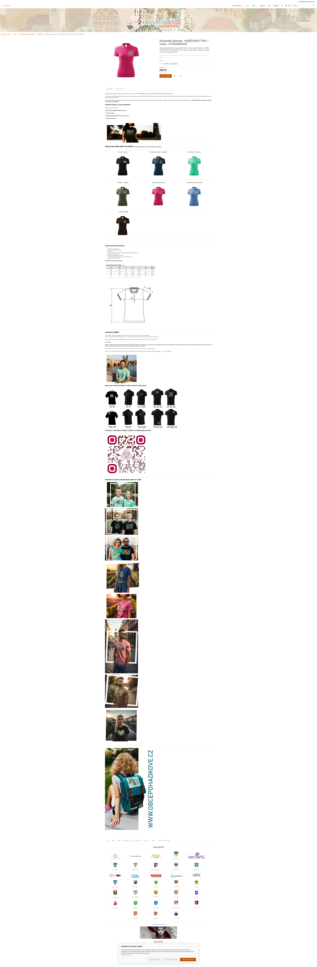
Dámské (40, 34)
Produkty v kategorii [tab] (120, 89)
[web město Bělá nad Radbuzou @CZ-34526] (156, 865)
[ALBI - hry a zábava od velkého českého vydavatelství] (135, 876)
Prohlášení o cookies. (126, 955)
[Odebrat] (175, 76)
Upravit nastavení (155, 959)
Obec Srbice (176, 897)
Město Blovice (115, 869)
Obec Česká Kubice (115, 897)
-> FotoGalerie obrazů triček (110, 118)
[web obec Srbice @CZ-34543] (176, 892)
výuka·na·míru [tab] (146, 840)
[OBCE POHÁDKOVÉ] (6, 5)
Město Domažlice (135, 869)
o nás (269, 6)
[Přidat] (181, 76)
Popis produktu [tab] (109, 89)
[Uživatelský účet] (282, 5)
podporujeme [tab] (126, 840)
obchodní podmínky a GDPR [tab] (164, 840)
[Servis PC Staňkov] (196, 855)
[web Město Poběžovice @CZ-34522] (135, 892)
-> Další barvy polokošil (109, 113)
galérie (262, 6)
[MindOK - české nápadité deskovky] (155, 876)
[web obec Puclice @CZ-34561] (156, 903)
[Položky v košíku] (286, 5)
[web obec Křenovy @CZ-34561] (156, 892)
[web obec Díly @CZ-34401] (196, 882)
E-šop (15, 34)
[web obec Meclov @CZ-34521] (156, 882)
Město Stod (196, 869)
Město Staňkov (176, 858)
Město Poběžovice (135, 897)
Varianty (161, 60)
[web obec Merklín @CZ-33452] (115, 903)
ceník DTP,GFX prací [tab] (136, 840)
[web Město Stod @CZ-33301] (196, 865)
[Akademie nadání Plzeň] (155, 856)
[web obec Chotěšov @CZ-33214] (176, 882)
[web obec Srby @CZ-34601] (196, 892)
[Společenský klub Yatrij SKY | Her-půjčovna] (158, 932)
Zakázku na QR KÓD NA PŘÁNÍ (117, 339)
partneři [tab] (119, 840)
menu (254, 6)
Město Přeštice (176, 869)
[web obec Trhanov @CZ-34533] (196, 902)
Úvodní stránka (6, 34)
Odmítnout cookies (171, 959)
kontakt (275, 6)
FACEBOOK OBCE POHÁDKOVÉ (158, 924)
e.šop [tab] (107, 840)
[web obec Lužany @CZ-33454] (156, 913)
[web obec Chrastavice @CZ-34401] (176, 913)
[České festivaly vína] (135, 856)
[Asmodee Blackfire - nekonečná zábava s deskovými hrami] (115, 875)
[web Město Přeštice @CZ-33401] (176, 865)
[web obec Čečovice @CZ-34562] (135, 913)
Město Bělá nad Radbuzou (156, 869)
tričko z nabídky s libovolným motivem (116, 335)
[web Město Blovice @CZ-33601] (115, 865)
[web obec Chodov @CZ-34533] (135, 903)
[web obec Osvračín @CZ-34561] (176, 903)
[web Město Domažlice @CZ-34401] (135, 865)
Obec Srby (196, 897)
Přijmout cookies (188, 959)
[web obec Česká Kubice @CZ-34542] (115, 892)
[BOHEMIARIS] (115, 856)
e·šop (247, 6)
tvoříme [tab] (113, 840)
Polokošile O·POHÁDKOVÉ (27, 34)
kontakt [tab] (153, 840)
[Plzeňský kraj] (196, 875)
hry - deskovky (236, 6)
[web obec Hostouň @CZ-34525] (115, 882)
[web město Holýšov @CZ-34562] (135, 882)
